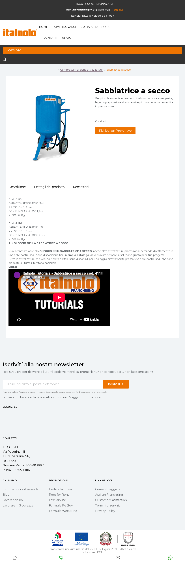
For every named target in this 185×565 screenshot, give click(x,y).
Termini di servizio (108, 505)
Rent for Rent (59, 494)
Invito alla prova (60, 489)
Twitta (117, 121)
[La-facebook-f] (4, 413)
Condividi (111, 121)
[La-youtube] (17, 413)
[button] (117, 10)
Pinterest (122, 121)
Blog (6, 494)
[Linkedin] (23, 413)
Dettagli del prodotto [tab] (49, 187)
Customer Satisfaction (111, 500)
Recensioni (81, 187)
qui (102, 397)
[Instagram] (10, 413)
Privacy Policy (105, 511)
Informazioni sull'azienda (20, 489)
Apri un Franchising (109, 494)
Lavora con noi (13, 500)
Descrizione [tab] (17, 187)
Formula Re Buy (61, 505)
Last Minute (57, 500)
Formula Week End (63, 511)
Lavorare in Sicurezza (18, 505)
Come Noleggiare (108, 489)
